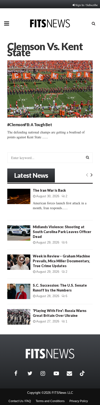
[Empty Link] (87, 174)
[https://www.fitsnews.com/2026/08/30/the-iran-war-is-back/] (18, 196)
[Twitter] (32, 373)
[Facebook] (19, 373)
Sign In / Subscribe (86, 5)
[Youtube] (59, 373)
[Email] (72, 373)
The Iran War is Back (49, 190)
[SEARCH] (87, 157)
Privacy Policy (78, 401)
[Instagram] (46, 373)
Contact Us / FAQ (19, 401)
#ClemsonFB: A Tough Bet (29, 124)
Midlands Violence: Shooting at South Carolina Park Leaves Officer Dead (62, 232)
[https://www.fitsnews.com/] (50, 354)
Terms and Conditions (50, 401)
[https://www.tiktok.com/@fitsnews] (83, 373)
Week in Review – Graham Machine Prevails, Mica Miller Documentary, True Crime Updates (61, 261)
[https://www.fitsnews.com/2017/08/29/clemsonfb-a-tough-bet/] (50, 89)
